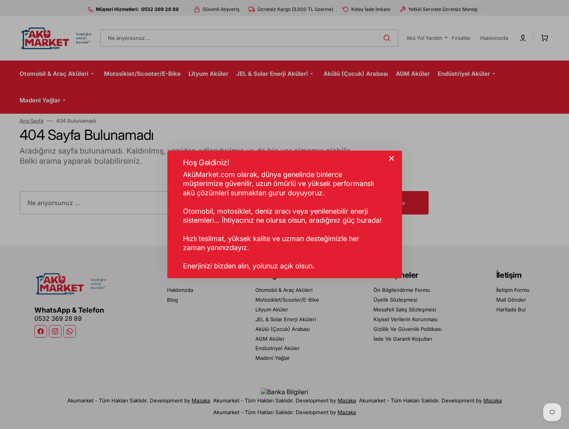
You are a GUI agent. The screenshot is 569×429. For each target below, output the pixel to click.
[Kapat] (391, 158)
